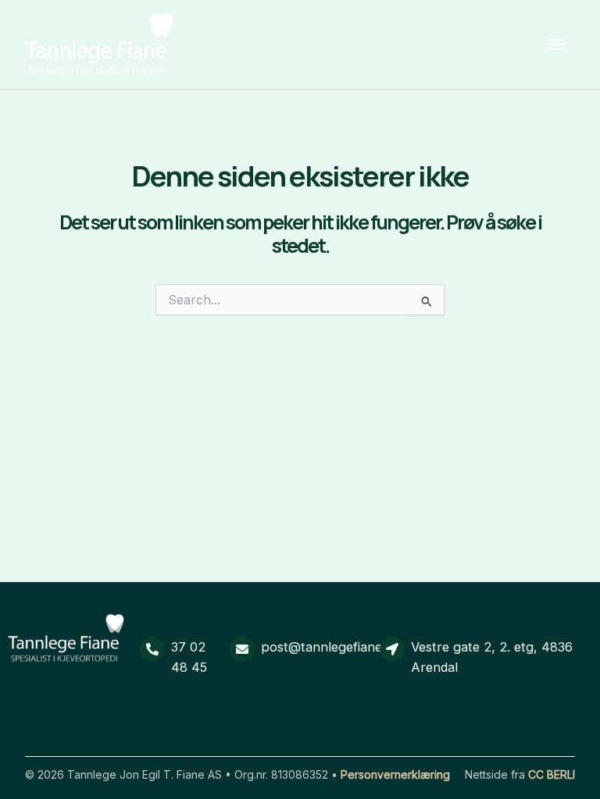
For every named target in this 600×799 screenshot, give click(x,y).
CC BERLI (551, 774)
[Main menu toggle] (556, 45)
